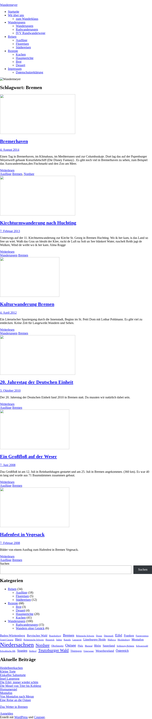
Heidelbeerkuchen (11, 668)
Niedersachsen (17, 644)
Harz (18, 639)
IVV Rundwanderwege (30, 33)
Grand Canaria (6, 640)
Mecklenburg (124, 640)
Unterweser (89, 651)
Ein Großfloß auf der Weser (28, 456)
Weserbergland (105, 650)
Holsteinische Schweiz (34, 640)
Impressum (15, 68)
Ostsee (70, 645)
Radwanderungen (27, 29)
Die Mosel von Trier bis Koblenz (20, 685)
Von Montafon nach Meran (17, 696)
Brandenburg (55, 636)
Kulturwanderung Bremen (27, 304)
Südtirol (32, 651)
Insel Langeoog (9, 678)
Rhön (97, 645)
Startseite (13, 11)
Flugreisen (22, 43)
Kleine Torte (8, 671)
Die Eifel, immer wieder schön (19, 682)
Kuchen (21, 54)
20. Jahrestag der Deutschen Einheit (36, 382)
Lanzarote (77, 640)
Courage (39, 717)
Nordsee (29, 174)
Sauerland (109, 645)
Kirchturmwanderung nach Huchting (38, 222)
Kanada (67, 640)
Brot (18, 61)
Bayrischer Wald (37, 635)
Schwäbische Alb (7, 651)
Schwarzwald (142, 646)
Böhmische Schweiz (85, 636)
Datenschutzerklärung (29, 72)
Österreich (122, 651)
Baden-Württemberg (12, 635)
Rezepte (13, 51)
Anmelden (6, 713)
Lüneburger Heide (94, 639)
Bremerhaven (14, 141)
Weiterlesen (7, 170)
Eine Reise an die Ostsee (15, 700)
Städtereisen (23, 47)
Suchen (4, 563)
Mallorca (112, 640)
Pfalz (80, 645)
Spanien (22, 651)
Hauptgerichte (24, 58)
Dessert (20, 65)
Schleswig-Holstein (125, 646)
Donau (99, 636)
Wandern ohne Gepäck (30, 628)
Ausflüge (21, 40)
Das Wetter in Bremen (14, 706)
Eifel (118, 635)
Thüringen (76, 650)
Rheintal (88, 646)
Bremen (17, 174)
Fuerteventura (142, 636)
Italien (59, 640)
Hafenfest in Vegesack (22, 534)
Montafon (138, 639)
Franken (129, 635)
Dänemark (108, 636)
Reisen (12, 36)
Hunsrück (50, 640)
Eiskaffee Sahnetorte (13, 675)
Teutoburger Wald (53, 650)
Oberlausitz (57, 645)
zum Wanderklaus (27, 18)
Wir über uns (16, 15)
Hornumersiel (8, 689)
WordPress (21, 717)
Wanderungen (16, 22)
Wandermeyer (8, 5)
